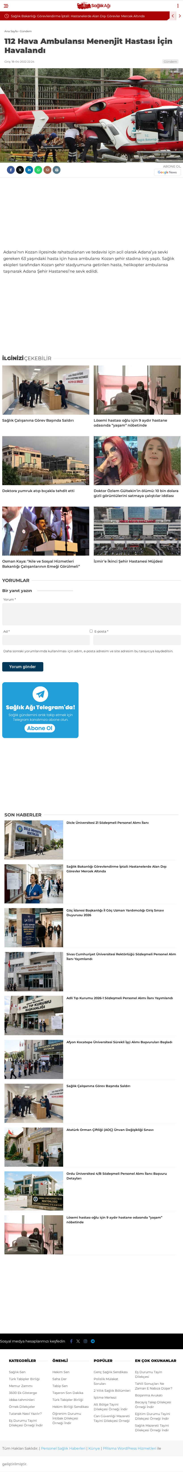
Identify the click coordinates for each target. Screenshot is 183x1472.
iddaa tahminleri (22, 1400)
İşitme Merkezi (105, 1398)
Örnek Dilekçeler (22, 1407)
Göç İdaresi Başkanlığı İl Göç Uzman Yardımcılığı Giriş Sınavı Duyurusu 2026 (100, 16)
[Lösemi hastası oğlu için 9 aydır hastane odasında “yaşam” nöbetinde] (137, 389)
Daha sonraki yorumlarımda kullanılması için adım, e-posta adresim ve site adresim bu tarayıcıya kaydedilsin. (88, 651)
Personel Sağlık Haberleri (63, 1448)
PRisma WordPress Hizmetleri (129, 1448)
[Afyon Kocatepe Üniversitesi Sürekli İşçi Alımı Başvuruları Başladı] (33, 1078)
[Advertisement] (91, 213)
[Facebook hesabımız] (71, 1341)
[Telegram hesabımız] (93, 1341)
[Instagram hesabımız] (85, 1341)
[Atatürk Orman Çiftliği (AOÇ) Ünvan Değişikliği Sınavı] (33, 1166)
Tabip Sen (60, 1386)
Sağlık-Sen (17, 1372)
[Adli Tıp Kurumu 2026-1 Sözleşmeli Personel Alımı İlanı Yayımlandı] (33, 1034)
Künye (94, 1448)
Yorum (9, 599)
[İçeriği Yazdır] (56, 170)
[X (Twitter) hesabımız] (78, 1341)
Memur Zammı (21, 1386)
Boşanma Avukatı (149, 1395)
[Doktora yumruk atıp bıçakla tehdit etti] (45, 460)
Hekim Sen (60, 1372)
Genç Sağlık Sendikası (111, 1372)
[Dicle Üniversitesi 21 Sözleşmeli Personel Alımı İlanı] (33, 858)
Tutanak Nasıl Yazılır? (25, 1414)
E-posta (101, 631)
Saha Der (59, 1379)
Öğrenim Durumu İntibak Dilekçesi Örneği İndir (66, 1418)
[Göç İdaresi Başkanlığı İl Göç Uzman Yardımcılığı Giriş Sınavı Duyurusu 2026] (33, 946)
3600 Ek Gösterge (23, 1393)
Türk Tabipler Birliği (24, 1379)
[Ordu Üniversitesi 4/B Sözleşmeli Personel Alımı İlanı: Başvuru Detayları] (33, 1209)
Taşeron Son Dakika (67, 1393)
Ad (6, 631)
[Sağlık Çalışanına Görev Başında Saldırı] (45, 389)
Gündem (170, 61)
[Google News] (167, 172)
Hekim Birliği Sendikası (70, 1407)
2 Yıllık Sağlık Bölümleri (112, 1391)
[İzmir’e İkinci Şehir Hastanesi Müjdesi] (137, 531)
